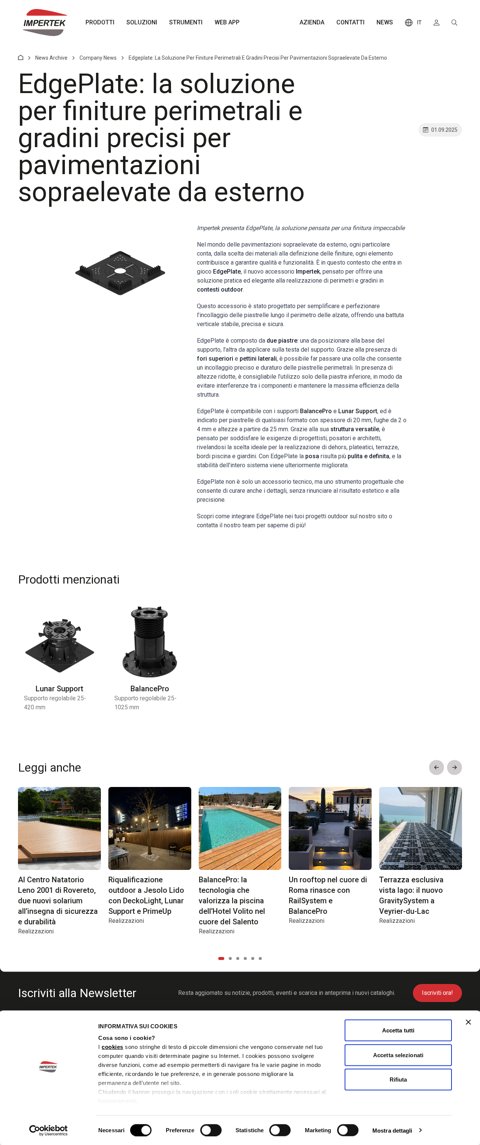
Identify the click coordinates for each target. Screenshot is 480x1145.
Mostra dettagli (392, 1130)
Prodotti (100, 22)
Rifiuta (398, 1079)
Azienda (312, 22)
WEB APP (227, 22)
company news (98, 58)
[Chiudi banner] (468, 1022)
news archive (51, 58)
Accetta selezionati (398, 1055)
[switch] (211, 1130)
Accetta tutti (398, 1030)
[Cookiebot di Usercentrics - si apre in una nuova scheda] (48, 1130)
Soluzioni (141, 22)
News (384, 22)
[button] (436, 767)
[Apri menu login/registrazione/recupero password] (437, 23)
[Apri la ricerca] (455, 23)
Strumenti (185, 22)
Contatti (350, 22)
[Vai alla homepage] (45, 22)
